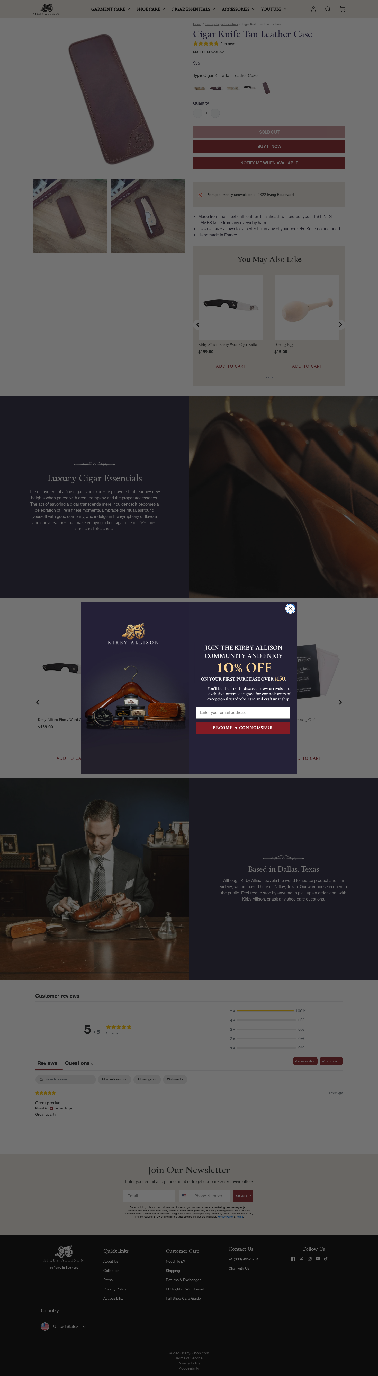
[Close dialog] (290, 608)
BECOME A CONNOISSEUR (243, 728)
